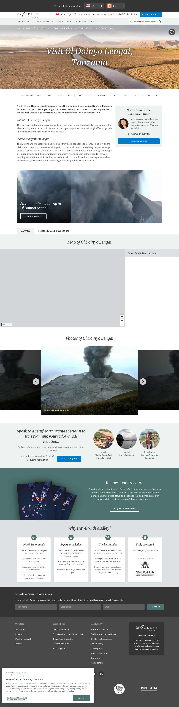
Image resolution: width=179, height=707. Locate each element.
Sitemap (18, 643)
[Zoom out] (122, 320)
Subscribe (155, 606)
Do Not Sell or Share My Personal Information (17, 698)
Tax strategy (97, 658)
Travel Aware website (63, 639)
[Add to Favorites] (172, 32)
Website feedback (23, 639)
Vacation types (44, 21)
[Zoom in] (122, 316)
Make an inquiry (139, 141)
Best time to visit (150, 95)
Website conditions (99, 629)
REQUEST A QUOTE (151, 14)
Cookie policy (96, 648)
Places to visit (85, 95)
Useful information (61, 629)
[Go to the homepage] (27, 14)
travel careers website (146, 649)
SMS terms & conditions (101, 639)
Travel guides (64, 95)
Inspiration (63, 21)
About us (79, 21)
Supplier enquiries (61, 643)
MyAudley (19, 634)
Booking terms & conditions (103, 634)
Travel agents (59, 648)
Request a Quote (33, 216)
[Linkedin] (101, 674)
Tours (49, 95)
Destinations (24, 21)
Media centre (97, 662)
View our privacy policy (64, 691)
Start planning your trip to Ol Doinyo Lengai (40, 205)
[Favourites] (69, 14)
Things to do (129, 95)
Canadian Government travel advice (69, 634)
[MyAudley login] (75, 14)
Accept (81, 698)
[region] (62, 288)
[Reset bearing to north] (122, 324)
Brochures (95, 21)
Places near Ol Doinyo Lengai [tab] (53, 231)
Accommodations (107, 95)
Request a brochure (124, 508)
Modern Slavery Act (99, 653)
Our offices (20, 629)
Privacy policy (97, 643)
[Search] (160, 21)
